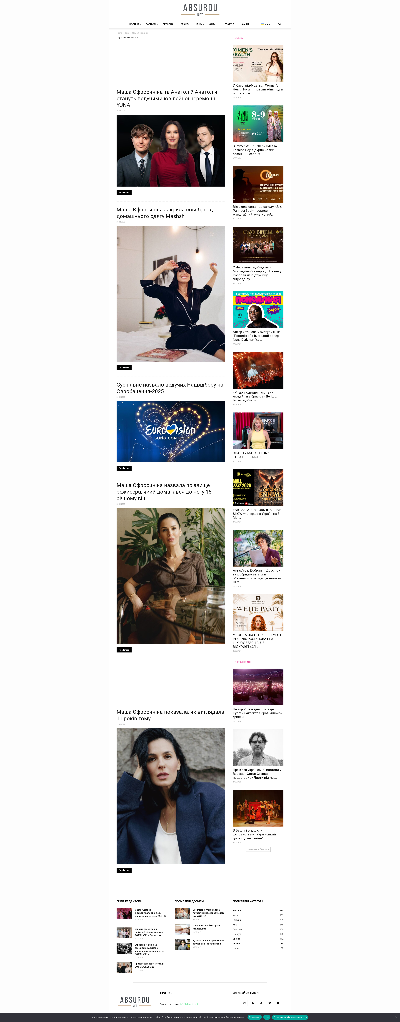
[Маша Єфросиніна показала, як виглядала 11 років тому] (171, 796)
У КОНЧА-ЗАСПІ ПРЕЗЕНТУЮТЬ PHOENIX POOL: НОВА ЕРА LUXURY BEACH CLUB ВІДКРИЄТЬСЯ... (257, 641)
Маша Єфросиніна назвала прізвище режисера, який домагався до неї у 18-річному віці (165, 491)
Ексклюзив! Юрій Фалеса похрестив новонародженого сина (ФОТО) (209, 913)
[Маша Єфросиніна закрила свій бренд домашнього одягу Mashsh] (171, 294)
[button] (279, 24)
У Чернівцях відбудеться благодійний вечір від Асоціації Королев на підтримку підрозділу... (257, 273)
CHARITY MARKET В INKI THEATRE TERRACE (251, 455)
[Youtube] (278, 1003)
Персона (168, 24)
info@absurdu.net (189, 1004)
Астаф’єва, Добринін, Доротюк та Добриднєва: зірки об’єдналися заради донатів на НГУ (257, 576)
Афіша (245, 24)
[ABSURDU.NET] (200, 10)
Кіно (199, 24)
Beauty (184, 24)
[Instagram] (244, 1003)
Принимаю (254, 1017)
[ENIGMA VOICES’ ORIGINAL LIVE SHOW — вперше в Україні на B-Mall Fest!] (258, 487)
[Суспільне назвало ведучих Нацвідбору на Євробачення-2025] (171, 431)
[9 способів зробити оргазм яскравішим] (182, 929)
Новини (134, 24)
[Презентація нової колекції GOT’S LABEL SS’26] (124, 967)
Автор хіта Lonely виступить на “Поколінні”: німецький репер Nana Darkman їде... (256, 336)
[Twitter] (270, 1003)
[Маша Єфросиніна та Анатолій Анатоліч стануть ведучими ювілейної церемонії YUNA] (171, 151)
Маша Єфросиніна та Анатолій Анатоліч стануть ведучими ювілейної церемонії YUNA (167, 98)
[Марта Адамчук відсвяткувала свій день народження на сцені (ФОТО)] (124, 913)
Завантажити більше (257, 849)
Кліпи (212, 24)
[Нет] (396, 1017)
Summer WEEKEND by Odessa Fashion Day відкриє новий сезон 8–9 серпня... (255, 150)
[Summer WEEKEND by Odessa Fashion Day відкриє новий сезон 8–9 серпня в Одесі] (258, 123)
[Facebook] (236, 1003)
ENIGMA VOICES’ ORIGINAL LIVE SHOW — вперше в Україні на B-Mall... (257, 514)
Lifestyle (228, 24)
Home (119, 33)
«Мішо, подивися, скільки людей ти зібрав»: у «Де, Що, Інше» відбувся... (255, 396)
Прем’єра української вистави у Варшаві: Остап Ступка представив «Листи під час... (257, 774)
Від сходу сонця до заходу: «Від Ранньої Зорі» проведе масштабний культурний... (257, 210)
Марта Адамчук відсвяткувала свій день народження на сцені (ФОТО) (150, 913)
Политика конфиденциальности (290, 1017)
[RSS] (261, 1003)
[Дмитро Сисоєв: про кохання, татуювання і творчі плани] (182, 944)
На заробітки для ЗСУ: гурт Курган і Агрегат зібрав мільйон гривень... (257, 713)
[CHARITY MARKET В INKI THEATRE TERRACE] (258, 430)
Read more (124, 192)
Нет (267, 1017)
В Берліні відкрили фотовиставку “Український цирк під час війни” (254, 834)
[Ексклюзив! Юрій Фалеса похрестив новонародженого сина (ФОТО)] (182, 913)
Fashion (151, 24)
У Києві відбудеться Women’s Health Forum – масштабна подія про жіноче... (258, 89)
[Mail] (253, 1003)
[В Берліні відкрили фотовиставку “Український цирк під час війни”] (258, 808)
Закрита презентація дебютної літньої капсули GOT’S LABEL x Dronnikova (149, 932)
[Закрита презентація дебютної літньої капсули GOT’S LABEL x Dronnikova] (124, 932)
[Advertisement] (171, 65)
